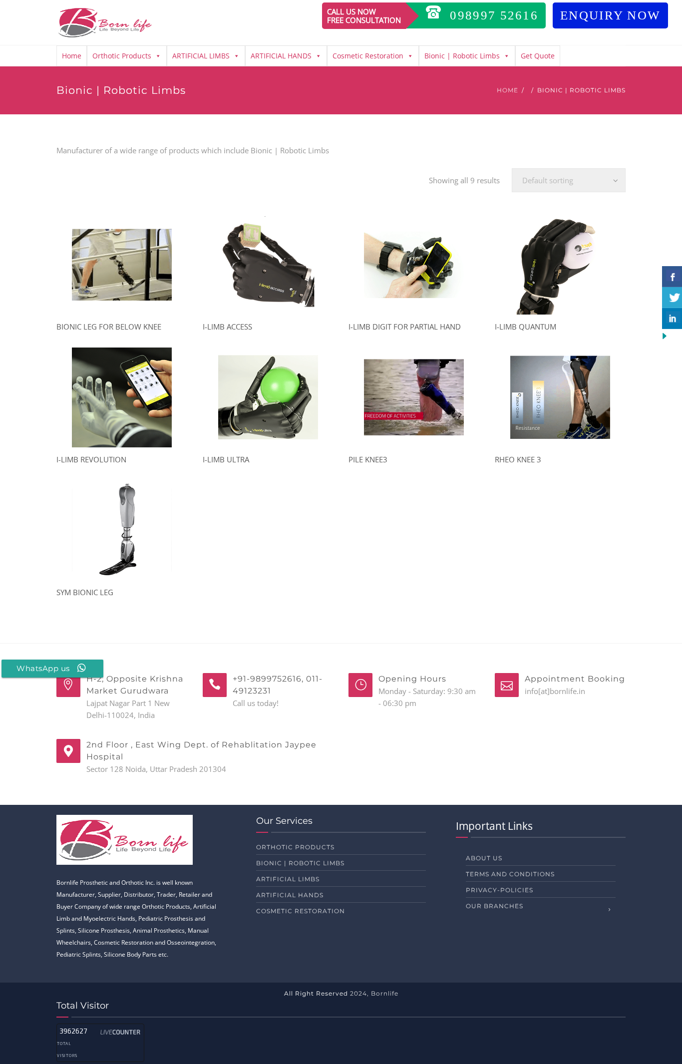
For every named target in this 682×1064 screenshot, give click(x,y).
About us (484, 858)
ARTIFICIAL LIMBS (201, 55)
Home (71, 55)
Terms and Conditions (510, 874)
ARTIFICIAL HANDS (281, 55)
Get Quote (538, 55)
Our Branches (494, 906)
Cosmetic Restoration (368, 55)
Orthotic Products (121, 55)
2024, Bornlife (374, 993)
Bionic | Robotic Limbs (462, 55)
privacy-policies (499, 890)
